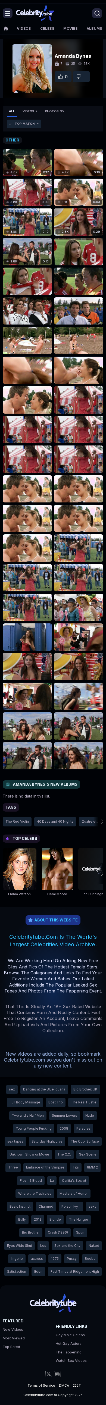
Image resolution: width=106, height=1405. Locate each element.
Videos (24, 28)
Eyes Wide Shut (19, 1246)
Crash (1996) (58, 1232)
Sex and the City (67, 1246)
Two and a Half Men (28, 1115)
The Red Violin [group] (17, 821)
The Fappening (69, 1352)
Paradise (83, 1128)
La (52, 1180)
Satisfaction (16, 1271)
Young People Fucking (34, 1128)
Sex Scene (87, 1154)
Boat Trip (55, 1102)
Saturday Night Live (47, 1141)
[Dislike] (81, 76)
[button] (98, 821)
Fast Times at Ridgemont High (75, 1271)
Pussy (72, 1259)
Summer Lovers (64, 1115)
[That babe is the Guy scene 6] (78, 696)
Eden (38, 1271)
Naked (94, 1246)
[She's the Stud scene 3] (78, 400)
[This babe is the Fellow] (78, 251)
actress (37, 1259)
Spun (80, 1232)
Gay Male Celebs (70, 1335)
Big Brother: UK (85, 1089)
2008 (64, 1128)
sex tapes (15, 1141)
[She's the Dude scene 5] (27, 637)
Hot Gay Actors (69, 1343)
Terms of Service (41, 1385)
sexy (92, 1206)
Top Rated (11, 1347)
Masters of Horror (74, 1193)
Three (13, 1167)
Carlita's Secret (74, 1180)
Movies (70, 28)
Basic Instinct (20, 1206)
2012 (37, 1219)
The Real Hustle (83, 1102)
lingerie (17, 1259)
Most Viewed (14, 1338)
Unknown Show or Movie (29, 1154)
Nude (89, 1115)
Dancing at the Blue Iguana (44, 1089)
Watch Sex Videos (71, 1360)
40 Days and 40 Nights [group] (55, 821)
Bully (22, 1219)
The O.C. (64, 1154)
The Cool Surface (85, 1141)
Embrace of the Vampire (45, 1167)
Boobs (90, 1259)
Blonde (55, 1219)
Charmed (46, 1206)
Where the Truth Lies (34, 1193)
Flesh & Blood (31, 1180)
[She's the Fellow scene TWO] (27, 340)
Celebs (47, 28)
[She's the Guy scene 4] (78, 548)
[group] (19, 873)
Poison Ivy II (70, 1206)
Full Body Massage (25, 1102)
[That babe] (27, 489)
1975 (55, 1259)
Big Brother (31, 1232)
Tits (76, 1167)
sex (12, 1089)
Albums (94, 28)
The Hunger (78, 1219)
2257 (77, 1385)
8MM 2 (92, 1167)
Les (43, 1246)
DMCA (64, 1385)
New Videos (13, 1329)
